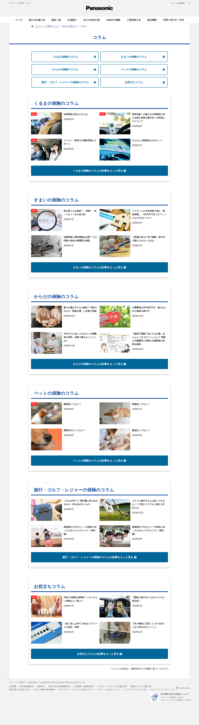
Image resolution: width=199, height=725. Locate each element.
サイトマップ (63, 689)
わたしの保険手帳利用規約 (44, 689)
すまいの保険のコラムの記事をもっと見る (98, 267)
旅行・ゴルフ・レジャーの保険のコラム (65, 82)
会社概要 (12, 686)
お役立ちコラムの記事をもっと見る (98, 653)
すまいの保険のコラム (134, 56)
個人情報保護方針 (27, 686)
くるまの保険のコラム (65, 56)
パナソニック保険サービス (19, 3)
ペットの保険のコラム (134, 69)
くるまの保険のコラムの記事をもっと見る (98, 170)
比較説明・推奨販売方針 (84, 686)
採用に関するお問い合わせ (19, 689)
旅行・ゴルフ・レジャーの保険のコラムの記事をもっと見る (97, 557)
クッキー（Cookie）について (108, 689)
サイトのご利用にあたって (83, 689)
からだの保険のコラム (65, 69)
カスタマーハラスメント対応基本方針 (112, 686)
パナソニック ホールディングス (162, 689)
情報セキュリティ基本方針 (141, 686)
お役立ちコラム (134, 82)
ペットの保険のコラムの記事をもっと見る (98, 460)
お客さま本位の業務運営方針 (59, 686)
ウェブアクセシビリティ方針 (135, 689)
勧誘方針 (40, 686)
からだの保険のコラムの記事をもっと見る (98, 363)
